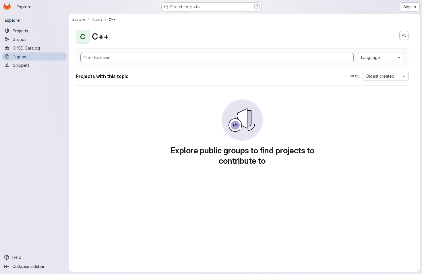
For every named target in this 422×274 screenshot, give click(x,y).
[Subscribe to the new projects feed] (404, 35)
